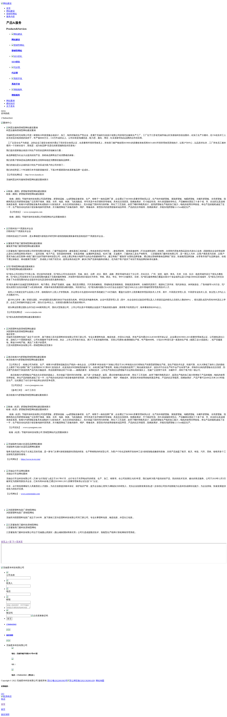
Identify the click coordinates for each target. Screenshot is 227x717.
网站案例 (10, 101)
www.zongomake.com (30, 494)
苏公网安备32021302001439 (82, 680)
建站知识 (10, 103)
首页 (8, 8)
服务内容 (10, 16)
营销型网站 (11, 14)
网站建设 (10, 11)
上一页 (8, 542)
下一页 (15, 542)
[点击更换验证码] (39, 615)
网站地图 (100, 680)
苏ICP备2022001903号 (57, 680)
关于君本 (10, 106)
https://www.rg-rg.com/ (30, 459)
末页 (20, 542)
